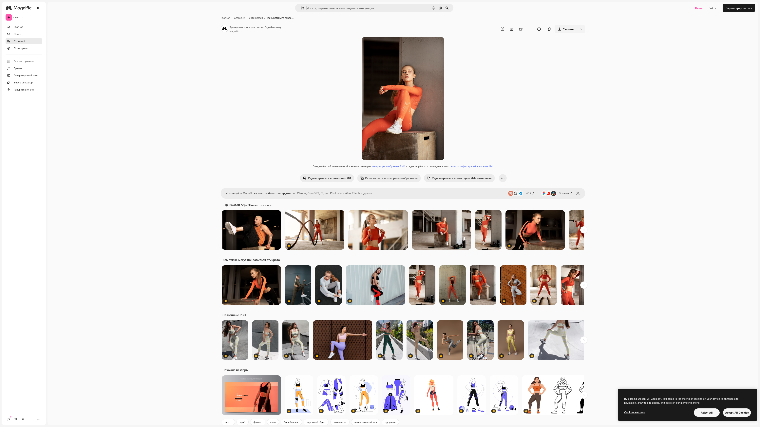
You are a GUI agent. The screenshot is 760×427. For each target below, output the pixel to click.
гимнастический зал (365, 422)
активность (340, 422)
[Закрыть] (578, 193)
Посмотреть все (260, 205)
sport (242, 422)
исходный (388, 45)
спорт (228, 422)
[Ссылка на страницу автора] (224, 29)
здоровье (390, 422)
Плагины (564, 193)
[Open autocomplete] (300, 8)
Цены (699, 8)
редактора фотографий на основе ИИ (471, 166)
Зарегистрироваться (739, 8)
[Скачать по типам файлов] (581, 29)
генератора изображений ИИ (388, 166)
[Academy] (16, 419)
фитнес (258, 422)
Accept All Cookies (737, 412)
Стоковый (239, 17)
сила (273, 422)
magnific (234, 31)
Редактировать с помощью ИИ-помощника (462, 178)
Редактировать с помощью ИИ (329, 178)
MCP (528, 193)
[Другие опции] (530, 29)
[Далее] (583, 230)
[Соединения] (9, 419)
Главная (225, 17)
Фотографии (256, 17)
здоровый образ (316, 422)
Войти (712, 8)
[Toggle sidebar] (39, 8)
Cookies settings (634, 412)
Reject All (707, 412)
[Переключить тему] (23, 419)
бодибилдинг (291, 422)
